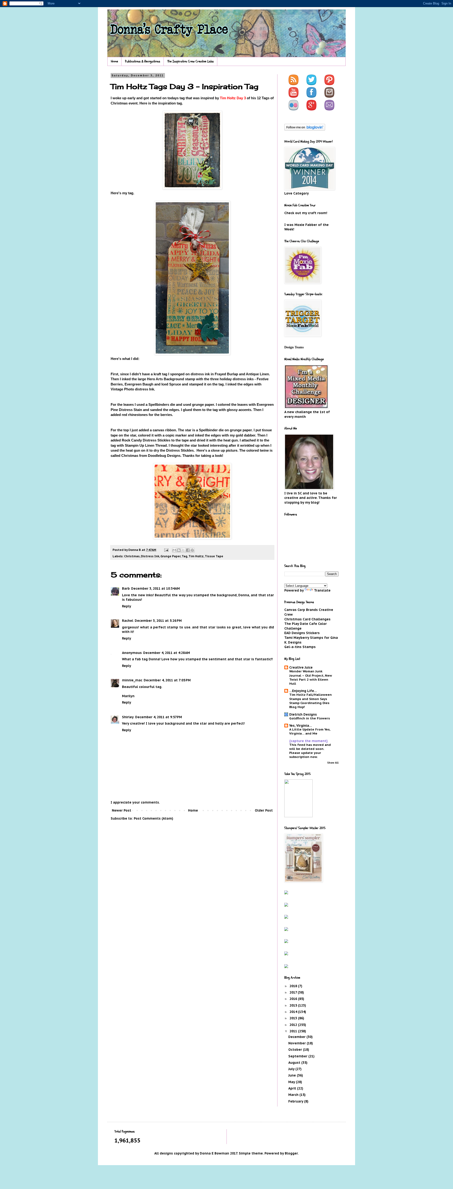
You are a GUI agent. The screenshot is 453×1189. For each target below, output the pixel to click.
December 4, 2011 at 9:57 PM (158, 717)
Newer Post (121, 810)
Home (114, 61)
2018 (293, 986)
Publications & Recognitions (142, 61)
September (298, 1056)
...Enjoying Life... (303, 691)
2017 (293, 992)
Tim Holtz (196, 556)
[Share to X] (183, 550)
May (292, 1082)
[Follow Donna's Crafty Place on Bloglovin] (304, 129)
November (297, 1043)
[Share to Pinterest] (192, 550)
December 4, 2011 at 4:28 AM (166, 653)
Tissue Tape (214, 556)
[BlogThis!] (178, 550)
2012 (293, 1025)
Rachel (127, 620)
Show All (333, 762)
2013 (293, 1018)
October (295, 1049)
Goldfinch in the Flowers (309, 718)
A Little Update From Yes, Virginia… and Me (309, 731)
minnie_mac (132, 680)
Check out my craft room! (305, 213)
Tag (184, 556)
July (291, 1069)
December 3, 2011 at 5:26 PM (158, 620)
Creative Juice (301, 667)
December (297, 1037)
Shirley (128, 717)
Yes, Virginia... (300, 725)
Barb (126, 588)
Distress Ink (150, 556)
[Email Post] (166, 550)
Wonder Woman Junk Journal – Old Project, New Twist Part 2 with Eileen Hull (310, 677)
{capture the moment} (308, 741)
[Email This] (174, 550)
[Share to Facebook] (187, 550)
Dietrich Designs (303, 714)
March (293, 1095)
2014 (293, 1012)
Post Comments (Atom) (153, 818)
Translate (322, 590)
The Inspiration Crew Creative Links (190, 61)
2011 (293, 1031)
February (296, 1101)
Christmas (132, 556)
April (292, 1088)
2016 (293, 999)
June (292, 1075)
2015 (293, 1005)
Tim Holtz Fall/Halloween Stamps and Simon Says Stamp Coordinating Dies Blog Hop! (310, 700)
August (294, 1062)
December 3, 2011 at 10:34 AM (155, 588)
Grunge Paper (170, 556)
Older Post (264, 810)
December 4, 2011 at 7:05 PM (167, 680)
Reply (126, 606)
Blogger (291, 1153)
